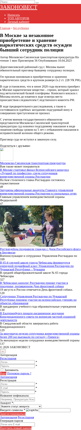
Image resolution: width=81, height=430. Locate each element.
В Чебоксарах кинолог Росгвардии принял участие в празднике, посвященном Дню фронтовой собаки (34, 284)
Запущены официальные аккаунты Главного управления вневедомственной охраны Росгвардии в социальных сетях (38, 192)
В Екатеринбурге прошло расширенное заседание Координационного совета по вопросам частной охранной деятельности (38, 317)
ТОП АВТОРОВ (18, 18)
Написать (14, 15)
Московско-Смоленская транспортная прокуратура (33, 163)
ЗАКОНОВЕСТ (18, 7)
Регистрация (8, 358)
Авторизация (8, 377)
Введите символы (12, 410)
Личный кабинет (18, 21)
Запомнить (11, 370)
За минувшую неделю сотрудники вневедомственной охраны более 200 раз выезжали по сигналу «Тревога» (39, 335)
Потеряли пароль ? (19, 373)
